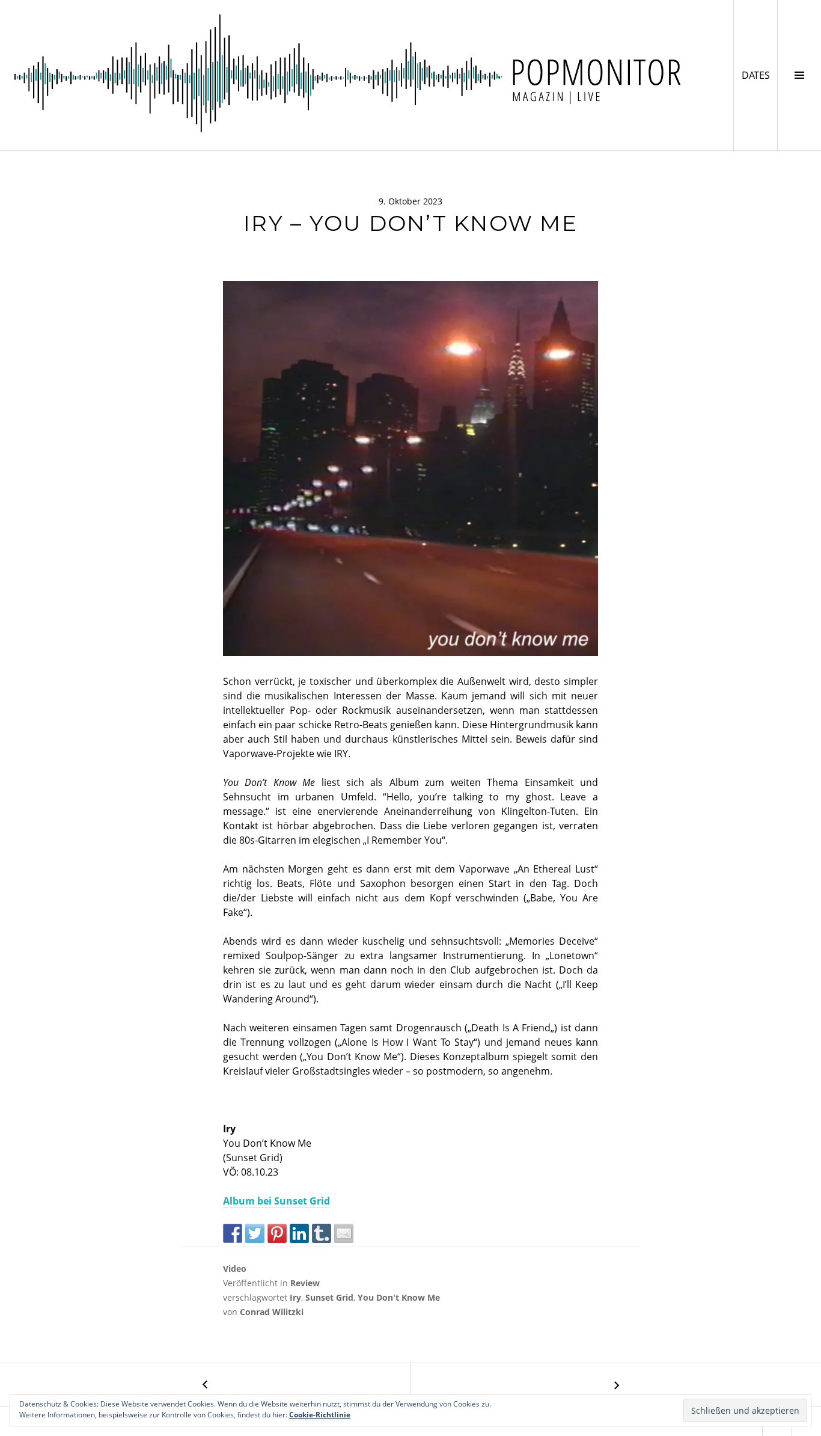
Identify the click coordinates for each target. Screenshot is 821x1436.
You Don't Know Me (399, 1297)
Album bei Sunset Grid (276, 1200)
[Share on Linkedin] (299, 1233)
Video (234, 1268)
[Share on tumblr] (321, 1233)
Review (305, 1283)
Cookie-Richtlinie (319, 1415)
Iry (295, 1297)
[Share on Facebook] (232, 1233)
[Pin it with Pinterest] (277, 1233)
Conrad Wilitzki (272, 1312)
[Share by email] (343, 1233)
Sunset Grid (329, 1297)
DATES (759, 75)
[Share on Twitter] (254, 1233)
